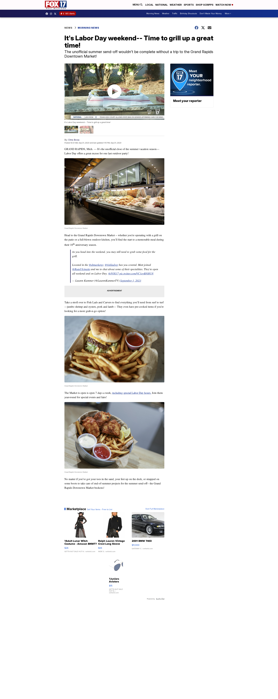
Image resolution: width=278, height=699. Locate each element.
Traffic (174, 13)
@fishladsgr (111, 265)
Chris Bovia (73, 139)
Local (149, 4)
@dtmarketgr (96, 265)
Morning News (152, 13)
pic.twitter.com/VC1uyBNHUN (136, 273)
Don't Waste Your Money (211, 13)
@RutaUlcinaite (81, 269)
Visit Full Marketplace (154, 509)
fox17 (56, 14)
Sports (189, 4)
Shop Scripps (204, 4)
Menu (136, 4)
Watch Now (223, 4)
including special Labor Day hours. (131, 393)
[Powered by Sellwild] (160, 599)
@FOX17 (113, 273)
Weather (176, 4)
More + (228, 13)
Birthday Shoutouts (188, 13)
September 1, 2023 (130, 280)
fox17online (47, 14)
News (68, 27)
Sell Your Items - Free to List (99, 510)
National (161, 4)
